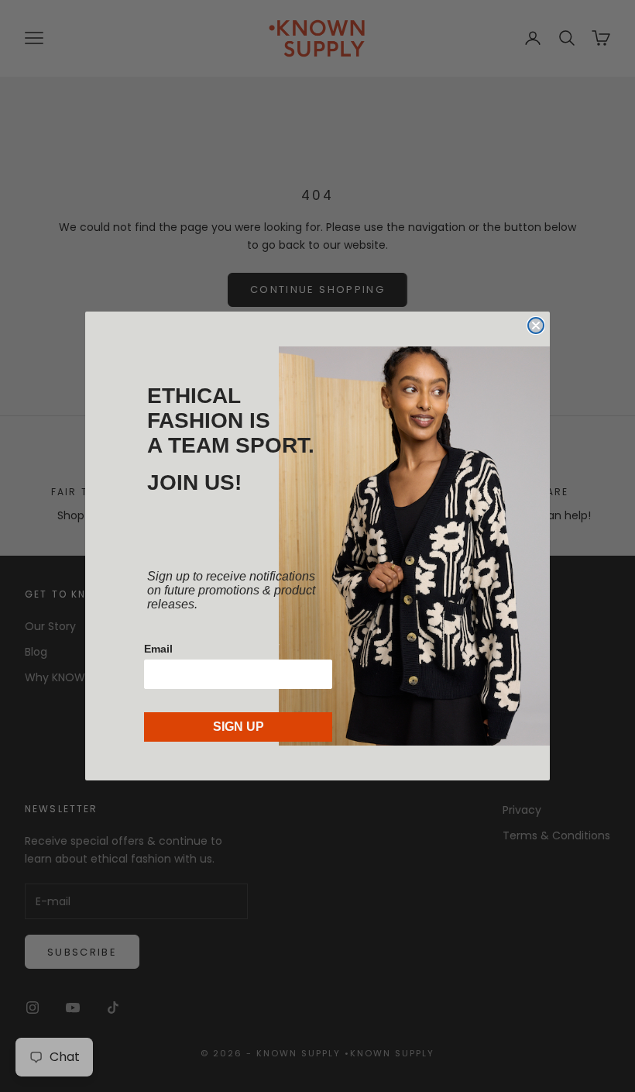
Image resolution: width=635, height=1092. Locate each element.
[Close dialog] (536, 325)
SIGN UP (238, 726)
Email (158, 648)
